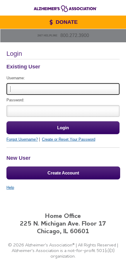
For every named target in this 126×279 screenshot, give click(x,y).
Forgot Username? (22, 139)
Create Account (63, 172)
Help (10, 187)
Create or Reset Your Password (68, 139)
